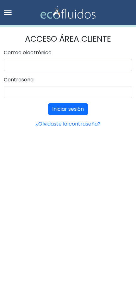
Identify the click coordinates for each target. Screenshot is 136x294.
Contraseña (19, 79)
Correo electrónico (28, 52)
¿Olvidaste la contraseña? (68, 123)
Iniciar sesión (68, 109)
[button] (8, 12)
